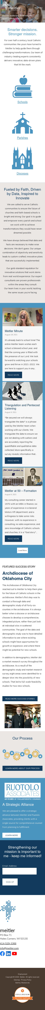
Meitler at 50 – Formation (21, 490)
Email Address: (9, 865)
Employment (22, 974)
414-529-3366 (8, 943)
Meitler (22, 977)
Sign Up (10, 882)
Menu (40, 8)
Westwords (25, 983)
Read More (15, 375)
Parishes (22, 137)
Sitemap (17, 980)
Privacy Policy (26, 980)
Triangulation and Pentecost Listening (22, 406)
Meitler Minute (14, 331)
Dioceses (22, 173)
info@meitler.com (9, 948)
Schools (23, 102)
